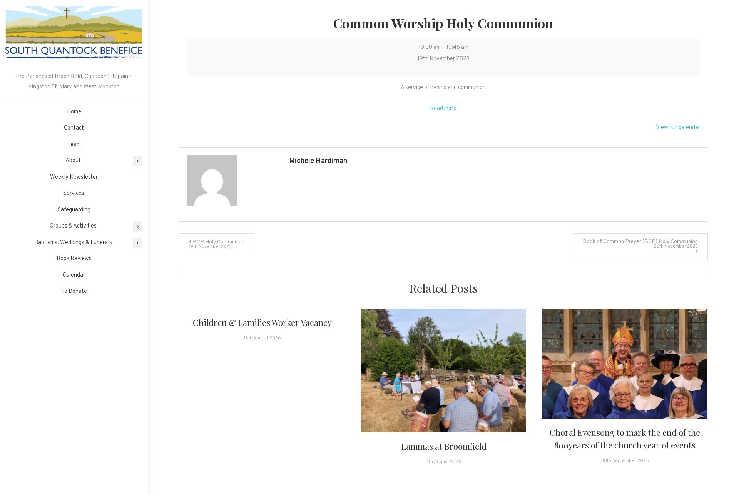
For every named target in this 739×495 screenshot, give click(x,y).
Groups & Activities (73, 226)
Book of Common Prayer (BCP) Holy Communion (640, 243)
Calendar (74, 275)
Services (74, 193)
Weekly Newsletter (74, 177)
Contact (74, 128)
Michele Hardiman (318, 161)
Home (74, 112)
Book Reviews (74, 258)
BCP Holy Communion (216, 244)
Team (74, 144)
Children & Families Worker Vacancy (262, 322)
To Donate (74, 291)
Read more (443, 108)
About (73, 160)
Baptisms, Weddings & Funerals (73, 242)
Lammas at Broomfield (444, 446)
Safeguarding (74, 210)
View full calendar (678, 127)
